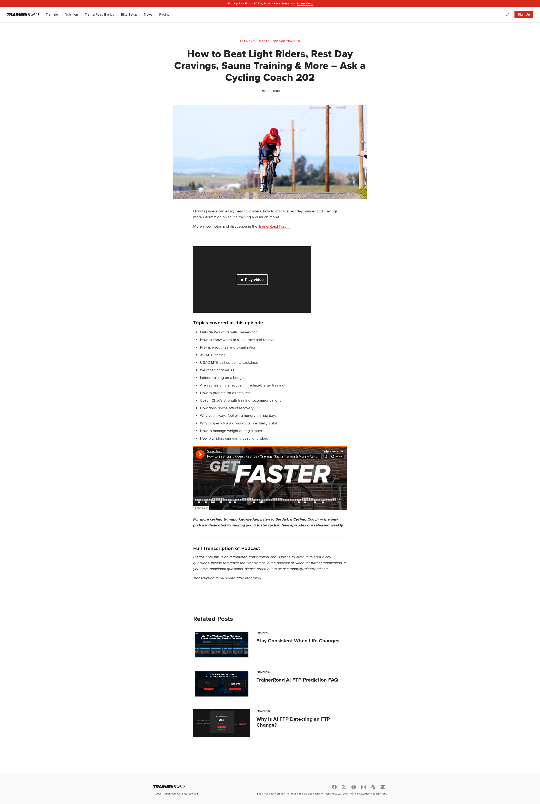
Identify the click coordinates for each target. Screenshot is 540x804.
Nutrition (71, 14)
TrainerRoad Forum (274, 226)
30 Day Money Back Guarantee (270, 3)
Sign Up (524, 14)
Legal (260, 793)
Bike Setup (129, 14)
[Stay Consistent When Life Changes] (221, 644)
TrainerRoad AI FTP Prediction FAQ (297, 680)
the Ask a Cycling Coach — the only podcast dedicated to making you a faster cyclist (265, 522)
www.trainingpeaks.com (372, 793)
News (148, 14)
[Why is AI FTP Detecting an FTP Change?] (221, 723)
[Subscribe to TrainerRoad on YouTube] (354, 787)
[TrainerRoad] (23, 14)
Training (52, 14)
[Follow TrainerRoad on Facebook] (334, 787)
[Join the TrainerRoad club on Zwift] (383, 787)
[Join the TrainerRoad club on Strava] (373, 787)
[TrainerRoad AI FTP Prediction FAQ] (221, 684)
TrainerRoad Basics (99, 14)
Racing (164, 14)
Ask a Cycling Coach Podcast (263, 41)
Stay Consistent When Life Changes (297, 641)
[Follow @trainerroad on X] (344, 787)
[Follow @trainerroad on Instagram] (363, 787)
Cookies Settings (275, 793)
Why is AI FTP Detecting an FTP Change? (293, 722)
